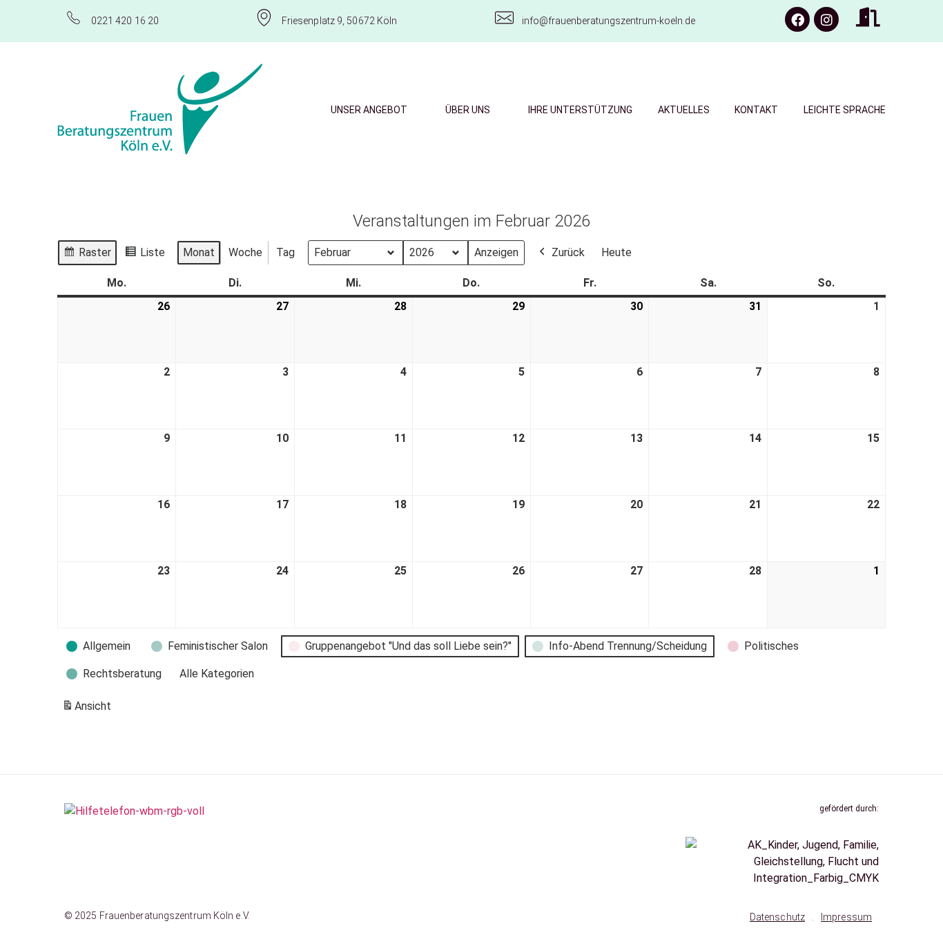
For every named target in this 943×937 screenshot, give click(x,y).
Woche (245, 252)
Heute (616, 252)
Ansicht (88, 710)
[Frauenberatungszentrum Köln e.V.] (160, 109)
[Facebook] (797, 19)
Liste (144, 256)
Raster (87, 256)
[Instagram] (826, 19)
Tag (285, 252)
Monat (199, 252)
